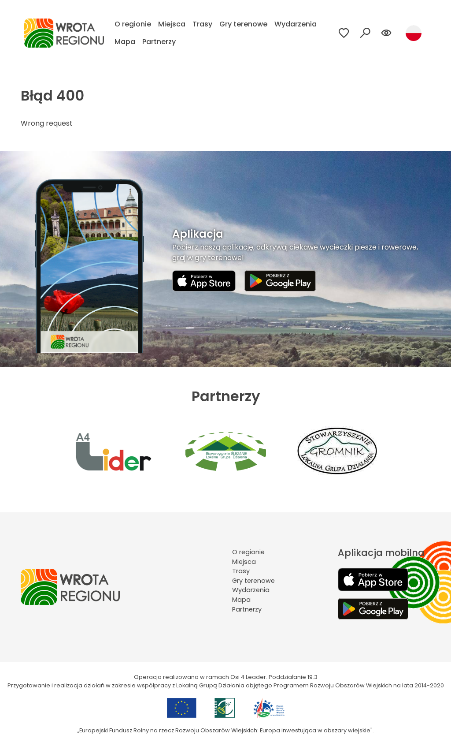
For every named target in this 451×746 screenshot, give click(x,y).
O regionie (133, 24)
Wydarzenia (295, 24)
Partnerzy (159, 42)
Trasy (202, 24)
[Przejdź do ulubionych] (344, 33)
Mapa (125, 42)
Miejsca (171, 24)
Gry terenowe (243, 24)
